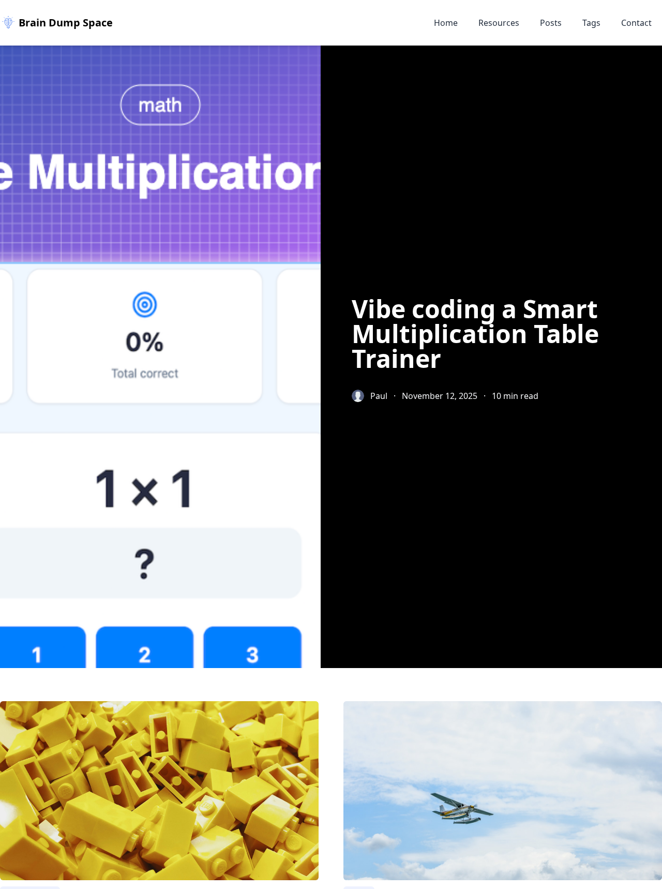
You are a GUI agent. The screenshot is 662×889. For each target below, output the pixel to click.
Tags (591, 22)
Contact (636, 22)
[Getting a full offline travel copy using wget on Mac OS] (502, 791)
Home (446, 22)
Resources (498, 22)
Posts (551, 22)
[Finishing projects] (159, 791)
